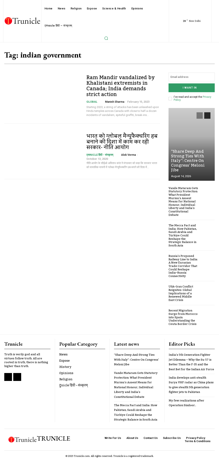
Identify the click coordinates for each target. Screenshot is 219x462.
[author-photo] (102, 101)
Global (91, 101)
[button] (106, 38)
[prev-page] (200, 115)
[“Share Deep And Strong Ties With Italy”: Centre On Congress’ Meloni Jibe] (192, 144)
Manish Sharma (114, 101)
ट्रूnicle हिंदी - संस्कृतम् (99, 154)
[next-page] (207, 115)
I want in (190, 87)
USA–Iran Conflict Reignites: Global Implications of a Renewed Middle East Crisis (181, 293)
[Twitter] (17, 377)
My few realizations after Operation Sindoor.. (186, 403)
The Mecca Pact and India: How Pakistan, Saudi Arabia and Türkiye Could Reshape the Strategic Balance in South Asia (183, 235)
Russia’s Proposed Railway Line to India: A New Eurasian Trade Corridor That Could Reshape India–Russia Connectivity (183, 266)
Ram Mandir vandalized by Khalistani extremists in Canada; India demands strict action (120, 86)
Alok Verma (128, 154)
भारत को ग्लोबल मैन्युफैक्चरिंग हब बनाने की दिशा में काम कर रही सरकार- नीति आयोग (122, 142)
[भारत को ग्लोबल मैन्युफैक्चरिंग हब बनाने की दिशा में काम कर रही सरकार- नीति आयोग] (43, 151)
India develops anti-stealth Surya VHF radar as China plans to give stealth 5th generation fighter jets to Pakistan (191, 385)
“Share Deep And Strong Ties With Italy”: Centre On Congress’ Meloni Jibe (188, 161)
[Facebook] (8, 377)
